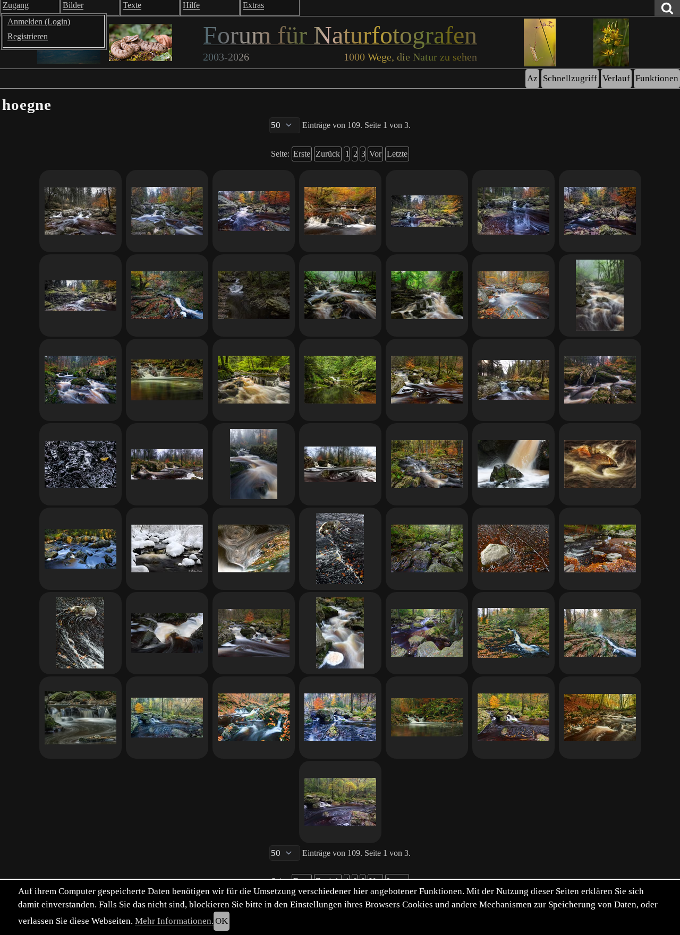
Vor (375, 153)
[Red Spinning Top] (513, 211)
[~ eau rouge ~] (600, 464)
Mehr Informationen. (174, 921)
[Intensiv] (600, 211)
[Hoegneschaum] (340, 549)
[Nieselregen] (600, 295)
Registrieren (27, 36)
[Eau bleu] (340, 717)
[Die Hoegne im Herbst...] (513, 717)
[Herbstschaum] (80, 633)
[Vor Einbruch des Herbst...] (253, 380)
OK (221, 921)
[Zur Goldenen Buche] (80, 295)
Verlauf (616, 78)
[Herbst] (600, 380)
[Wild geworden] (340, 633)
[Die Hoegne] (253, 295)
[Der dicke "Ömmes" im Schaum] (513, 549)
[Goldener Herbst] (600, 717)
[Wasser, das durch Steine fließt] (167, 211)
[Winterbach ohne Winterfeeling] (253, 633)
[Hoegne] (513, 464)
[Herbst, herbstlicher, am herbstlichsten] (253, 717)
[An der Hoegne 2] (80, 717)
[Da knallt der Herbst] (253, 211)
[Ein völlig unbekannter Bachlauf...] (80, 549)
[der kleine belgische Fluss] (80, 380)
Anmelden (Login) (38, 21)
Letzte (397, 153)
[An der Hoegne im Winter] (167, 549)
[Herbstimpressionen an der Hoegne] (513, 295)
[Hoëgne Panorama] (340, 464)
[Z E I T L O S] (167, 633)
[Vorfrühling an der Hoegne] (513, 380)
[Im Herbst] (167, 380)
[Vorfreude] (340, 211)
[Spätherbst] (253, 464)
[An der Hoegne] (427, 717)
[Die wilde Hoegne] (340, 380)
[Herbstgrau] (80, 211)
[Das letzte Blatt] (80, 464)
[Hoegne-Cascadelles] (427, 633)
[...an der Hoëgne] (167, 464)
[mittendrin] (340, 295)
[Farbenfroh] (427, 211)
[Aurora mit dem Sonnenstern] (600, 633)
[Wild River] (167, 295)
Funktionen (656, 78)
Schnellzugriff (570, 78)
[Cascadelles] (427, 380)
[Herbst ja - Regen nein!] (600, 549)
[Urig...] (427, 549)
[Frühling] (427, 295)
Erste (301, 153)
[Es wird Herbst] (340, 802)
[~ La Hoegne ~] (427, 464)
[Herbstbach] (167, 717)
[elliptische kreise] (253, 549)
